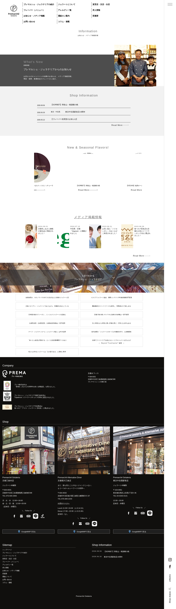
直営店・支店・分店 (101, 4)
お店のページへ (63, 503)
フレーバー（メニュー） (34, 10)
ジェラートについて (66, 4)
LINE (35, 516)
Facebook (14, 516)
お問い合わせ (29, 22)
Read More (117, 125)
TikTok (42, 516)
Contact (170, 578)
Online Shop (170, 597)
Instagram (21, 516)
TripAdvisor (28, 516)
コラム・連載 (64, 22)
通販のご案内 (64, 16)
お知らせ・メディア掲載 (34, 16)
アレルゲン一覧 (64, 10)
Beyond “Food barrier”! (110, 343)
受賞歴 (95, 16)
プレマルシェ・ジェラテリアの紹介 (39, 4)
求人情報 (96, 10)
